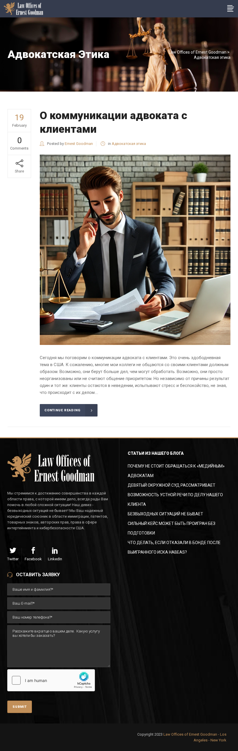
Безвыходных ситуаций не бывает (165, 514)
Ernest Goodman (79, 143)
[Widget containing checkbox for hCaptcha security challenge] (51, 680)
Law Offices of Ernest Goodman (197, 52)
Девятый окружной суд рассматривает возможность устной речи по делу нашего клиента (175, 495)
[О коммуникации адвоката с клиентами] (135, 249)
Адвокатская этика (129, 143)
